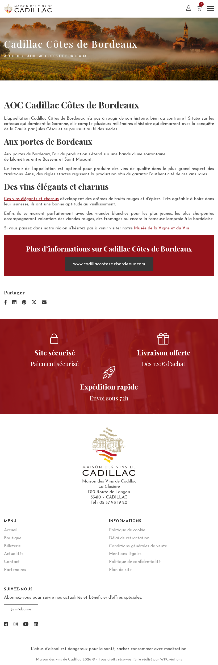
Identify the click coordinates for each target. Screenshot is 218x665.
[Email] (44, 303)
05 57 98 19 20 (113, 503)
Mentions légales (125, 554)
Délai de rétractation (129, 538)
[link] (6, 624)
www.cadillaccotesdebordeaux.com (109, 264)
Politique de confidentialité (135, 562)
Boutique (12, 538)
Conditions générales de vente (138, 546)
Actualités (13, 554)
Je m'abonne (21, 609)
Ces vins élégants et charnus (31, 199)
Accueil (12, 56)
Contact (12, 562)
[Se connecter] (188, 8)
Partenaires (15, 570)
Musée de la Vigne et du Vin (161, 228)
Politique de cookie (127, 530)
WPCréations (171, 660)
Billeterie (12, 546)
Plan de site (120, 570)
